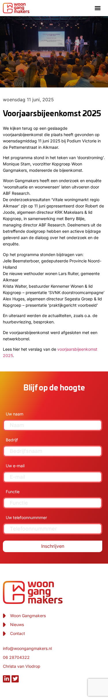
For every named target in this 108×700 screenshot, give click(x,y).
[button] (97, 8)
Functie (13, 491)
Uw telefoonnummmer (26, 517)
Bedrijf (12, 439)
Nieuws (17, 624)
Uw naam (14, 413)
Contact (17, 633)
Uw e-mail (15, 465)
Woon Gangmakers (28, 615)
